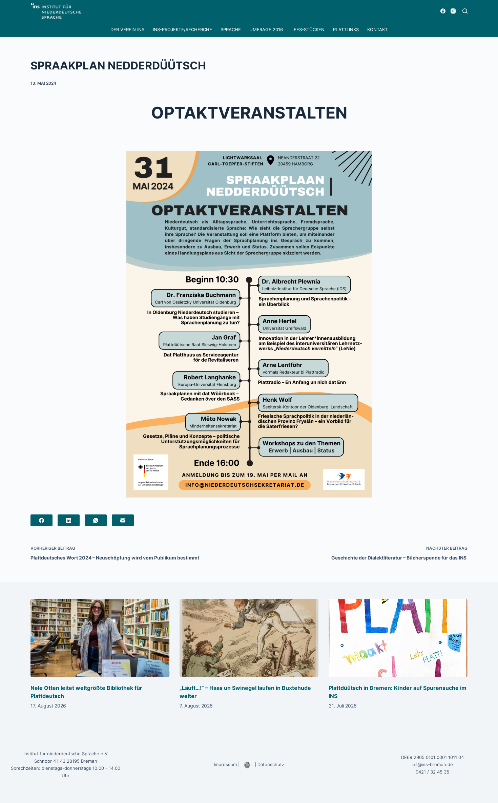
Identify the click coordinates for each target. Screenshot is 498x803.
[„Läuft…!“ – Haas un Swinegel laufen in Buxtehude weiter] (249, 638)
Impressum (225, 764)
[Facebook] (442, 11)
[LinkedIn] (69, 520)
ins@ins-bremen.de (432, 764)
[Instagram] (453, 11)
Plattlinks (346, 29)
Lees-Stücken (308, 29)
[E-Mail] (123, 520)
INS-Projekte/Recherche (182, 29)
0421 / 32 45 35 (432, 772)
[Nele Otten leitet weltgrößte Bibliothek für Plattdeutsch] (99, 638)
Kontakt (377, 29)
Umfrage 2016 (266, 29)
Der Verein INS (127, 29)
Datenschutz (270, 764)
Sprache (231, 29)
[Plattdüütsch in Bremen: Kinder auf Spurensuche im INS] (398, 638)
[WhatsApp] (96, 520)
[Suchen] (465, 11)
